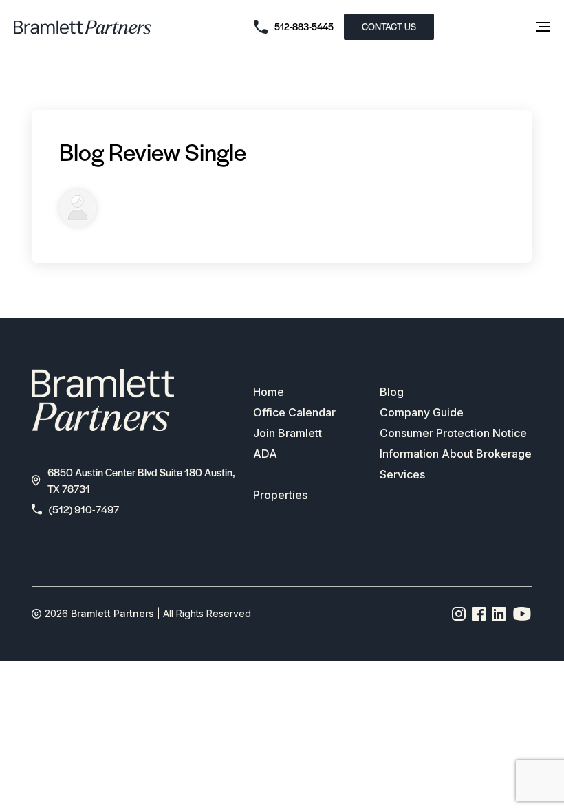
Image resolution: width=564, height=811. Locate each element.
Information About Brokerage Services (456, 464)
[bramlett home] (82, 27)
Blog (392, 392)
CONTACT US (389, 26)
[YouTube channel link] (522, 613)
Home (268, 392)
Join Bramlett (287, 433)
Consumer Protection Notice (453, 433)
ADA (265, 453)
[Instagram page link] (459, 614)
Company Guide (422, 412)
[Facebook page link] (479, 614)
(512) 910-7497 (84, 509)
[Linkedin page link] (499, 614)
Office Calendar (294, 412)
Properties (280, 495)
